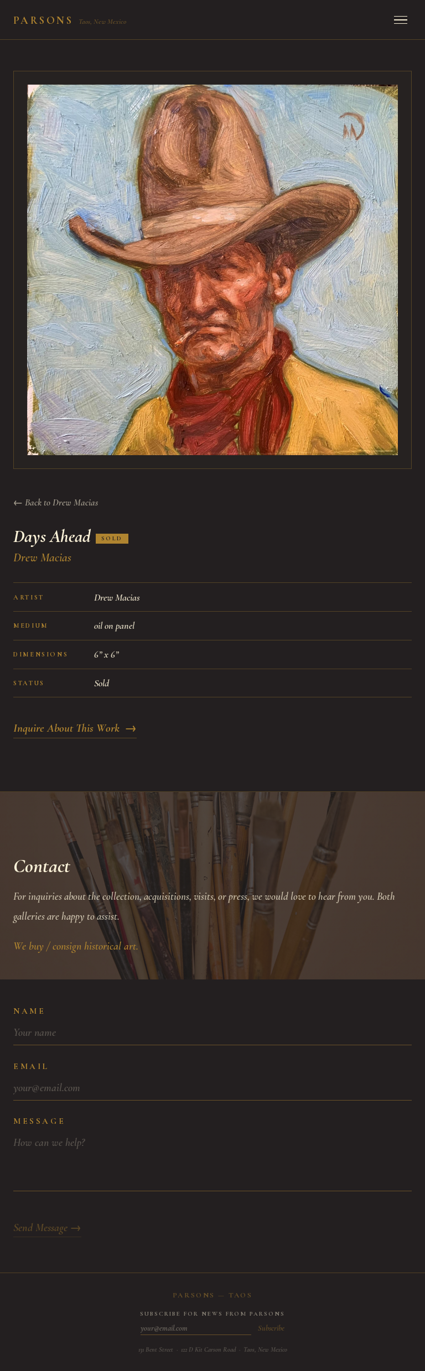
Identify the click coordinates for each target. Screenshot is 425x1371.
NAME (29, 1011)
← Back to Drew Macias (55, 502)
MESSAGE (39, 1121)
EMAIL (31, 1066)
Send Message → (47, 1227)
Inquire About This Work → (75, 728)
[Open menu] (401, 20)
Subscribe (271, 1328)
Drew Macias (42, 557)
